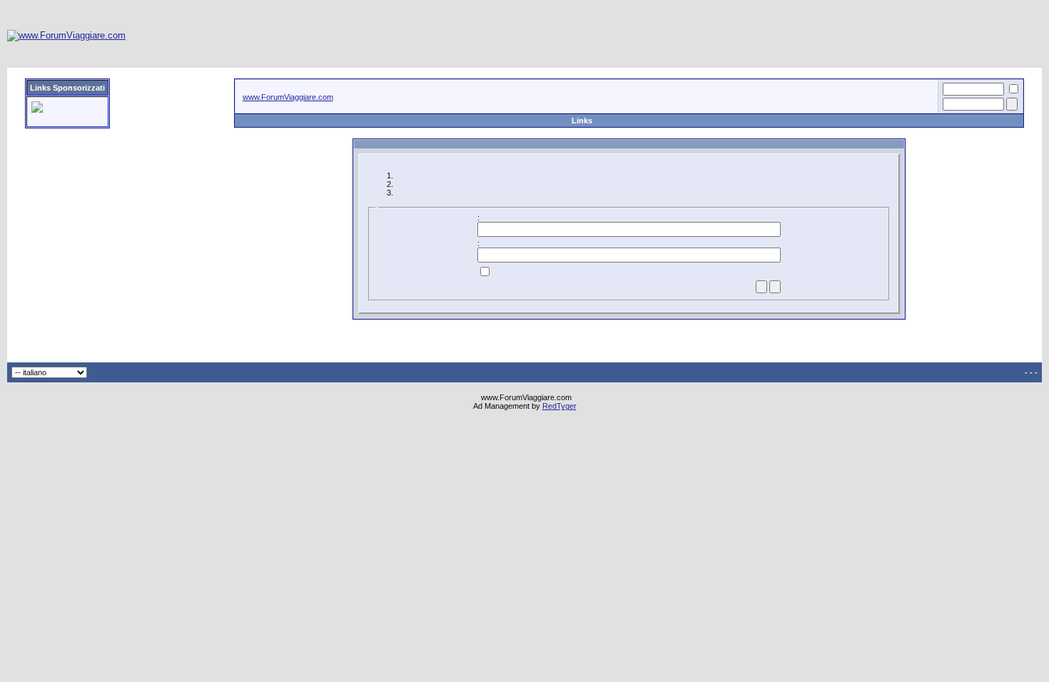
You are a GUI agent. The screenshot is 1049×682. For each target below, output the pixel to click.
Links (582, 120)
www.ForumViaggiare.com (288, 97)
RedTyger (559, 406)
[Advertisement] (782, 36)
